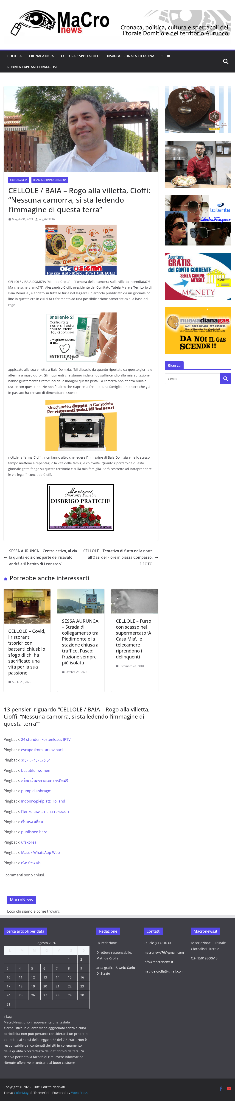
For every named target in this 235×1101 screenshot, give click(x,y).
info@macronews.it (158, 962)
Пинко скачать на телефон (45, 811)
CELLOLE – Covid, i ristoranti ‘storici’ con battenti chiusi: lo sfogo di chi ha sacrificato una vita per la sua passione (26, 652)
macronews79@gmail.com (164, 952)
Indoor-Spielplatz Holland (43, 801)
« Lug (8, 1016)
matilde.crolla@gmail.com (164, 971)
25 (20, 995)
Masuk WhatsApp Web (40, 852)
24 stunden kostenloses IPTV (46, 739)
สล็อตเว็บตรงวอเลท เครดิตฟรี (44, 780)
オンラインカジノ (35, 760)
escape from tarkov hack (42, 749)
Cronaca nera (41, 56)
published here (34, 831)
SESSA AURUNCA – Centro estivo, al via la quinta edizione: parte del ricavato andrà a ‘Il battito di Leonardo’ (43, 557)
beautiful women (35, 770)
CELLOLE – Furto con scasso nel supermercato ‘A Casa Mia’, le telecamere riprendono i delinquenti (133, 639)
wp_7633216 (47, 219)
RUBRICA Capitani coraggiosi (32, 67)
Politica (14, 56)
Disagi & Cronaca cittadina (130, 56)
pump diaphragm (36, 790)
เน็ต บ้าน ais (31, 862)
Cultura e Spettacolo (80, 56)
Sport (167, 56)
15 (70, 977)
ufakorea (28, 842)
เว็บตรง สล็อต (32, 821)
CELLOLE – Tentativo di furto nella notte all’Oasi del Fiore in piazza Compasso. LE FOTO (118, 557)
